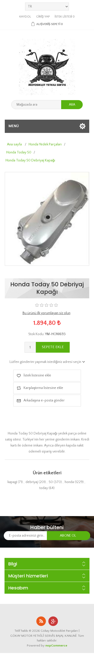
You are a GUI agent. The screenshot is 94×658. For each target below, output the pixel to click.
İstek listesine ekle (37, 375)
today (43, 488)
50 (51, 482)
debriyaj (32, 482)
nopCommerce (56, 645)
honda (69, 482)
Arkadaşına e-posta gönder (44, 400)
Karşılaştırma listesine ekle (43, 388)
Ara (72, 105)
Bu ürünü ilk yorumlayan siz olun (46, 313)
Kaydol (25, 16)
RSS (41, 621)
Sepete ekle (53, 347)
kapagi (12, 482)
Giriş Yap (43, 16)
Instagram (53, 621)
